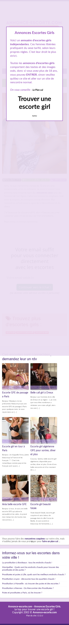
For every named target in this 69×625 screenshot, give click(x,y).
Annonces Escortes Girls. (47, 606)
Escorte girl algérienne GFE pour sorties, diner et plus (43, 450)
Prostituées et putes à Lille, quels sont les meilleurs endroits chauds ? (33, 574)
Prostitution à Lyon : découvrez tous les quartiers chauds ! (28, 579)
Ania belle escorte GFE (14, 504)
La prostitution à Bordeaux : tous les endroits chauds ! (27, 563)
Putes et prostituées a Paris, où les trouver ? (22, 593)
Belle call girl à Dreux (41, 392)
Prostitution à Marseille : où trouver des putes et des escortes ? (31, 583)
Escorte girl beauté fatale (40, 506)
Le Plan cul (38, 90)
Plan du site (31, 616)
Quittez (34, 116)
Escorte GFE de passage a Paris (15, 394)
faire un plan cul (50, 541)
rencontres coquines (35, 539)
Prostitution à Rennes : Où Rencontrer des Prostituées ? (28, 588)
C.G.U (40, 616)
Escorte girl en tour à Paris (13, 448)
